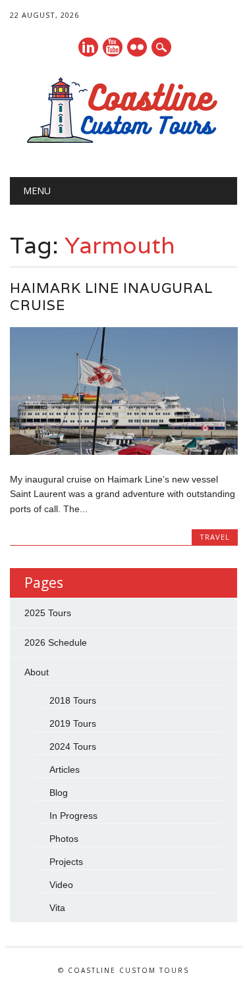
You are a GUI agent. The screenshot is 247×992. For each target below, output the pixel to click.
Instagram (137, 47)
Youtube (113, 47)
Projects (66, 861)
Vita (57, 907)
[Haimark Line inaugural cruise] (123, 451)
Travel (215, 537)
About (36, 672)
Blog (58, 792)
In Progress (73, 815)
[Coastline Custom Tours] (124, 143)
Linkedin (88, 47)
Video (61, 884)
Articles (64, 769)
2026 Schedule (55, 642)
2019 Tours (72, 723)
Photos (63, 838)
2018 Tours (72, 700)
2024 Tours (72, 746)
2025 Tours (47, 613)
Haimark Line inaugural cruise (111, 296)
